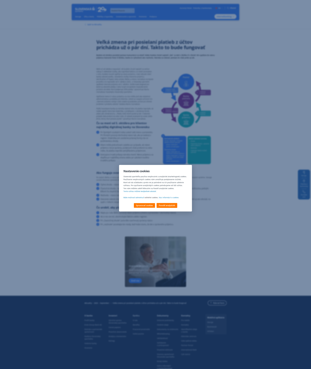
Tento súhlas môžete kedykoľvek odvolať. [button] (139, 191)
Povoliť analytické (167, 205)
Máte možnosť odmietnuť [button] (133, 197)
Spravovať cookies (144, 205)
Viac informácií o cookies (169, 197)
